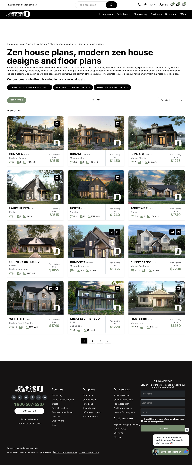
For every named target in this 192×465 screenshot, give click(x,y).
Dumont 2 (77, 262)
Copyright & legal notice (89, 452)
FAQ (181, 14)
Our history (57, 395)
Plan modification (122, 395)
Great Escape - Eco (85, 318)
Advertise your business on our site (22, 448)
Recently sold (89, 408)
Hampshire (139, 319)
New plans (88, 403)
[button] (59, 135)
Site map (118, 437)
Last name (147, 402)
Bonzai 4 (16, 154)
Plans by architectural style (63, 44)
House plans (104, 14)
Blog (54, 425)
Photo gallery (140, 14)
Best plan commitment (62, 412)
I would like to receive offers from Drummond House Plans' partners (164, 420)
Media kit (56, 416)
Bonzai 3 (137, 154)
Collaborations (89, 399)
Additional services (123, 408)
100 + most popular (92, 412)
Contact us (29, 411)
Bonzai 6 (76, 154)
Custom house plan (123, 399)
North (75, 208)
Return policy (120, 428)
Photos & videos (90, 416)
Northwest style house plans (73, 87)
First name (147, 393)
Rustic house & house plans (112, 87)
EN (152, 4)
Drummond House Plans (19, 44)
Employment (58, 420)
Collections (122, 14)
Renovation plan (121, 403)
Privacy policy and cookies (65, 452)
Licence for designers (124, 412)
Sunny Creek (141, 262)
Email (144, 412)
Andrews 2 (139, 208)
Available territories (61, 408)
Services (155, 14)
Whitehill (17, 319)
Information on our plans (29, 423)
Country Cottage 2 (24, 262)
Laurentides (19, 208)
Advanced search (29, 419)
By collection (40, 44)
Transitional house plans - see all (29, 87)
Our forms (118, 432)
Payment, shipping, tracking (127, 424)
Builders (169, 14)
